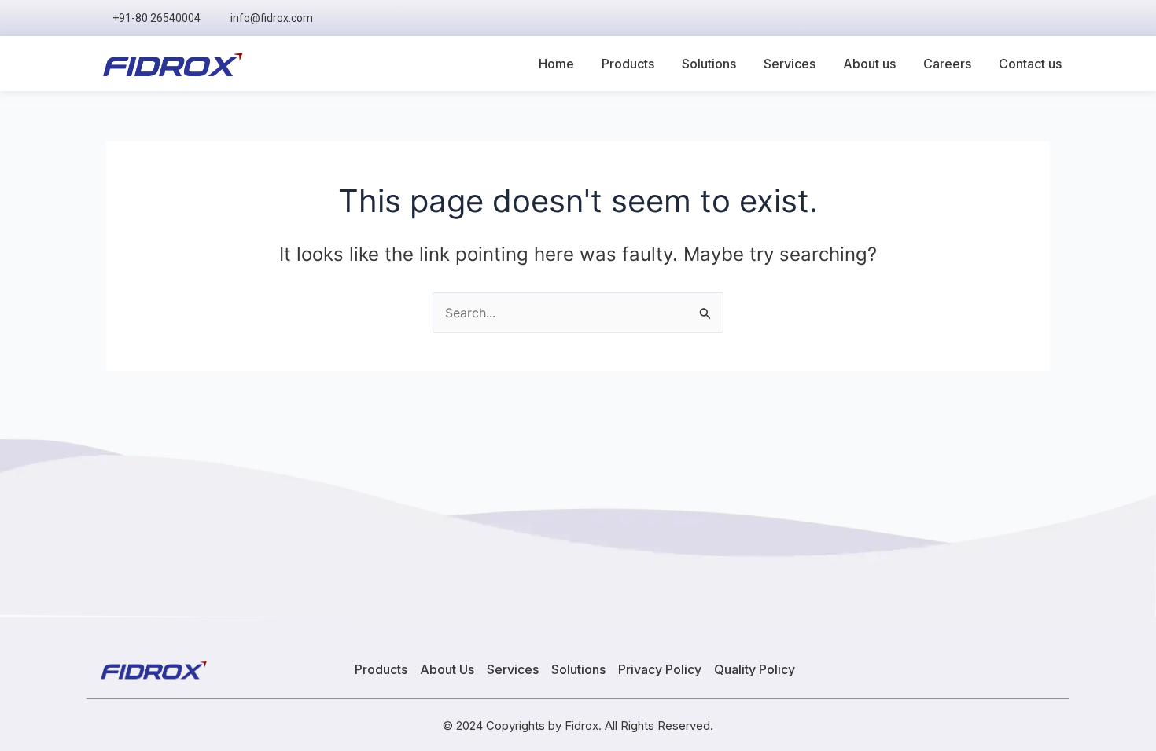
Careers (947, 63)
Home (556, 63)
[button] (1050, 18)
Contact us (1030, 63)
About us (869, 63)
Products (628, 63)
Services (789, 63)
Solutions (709, 63)
